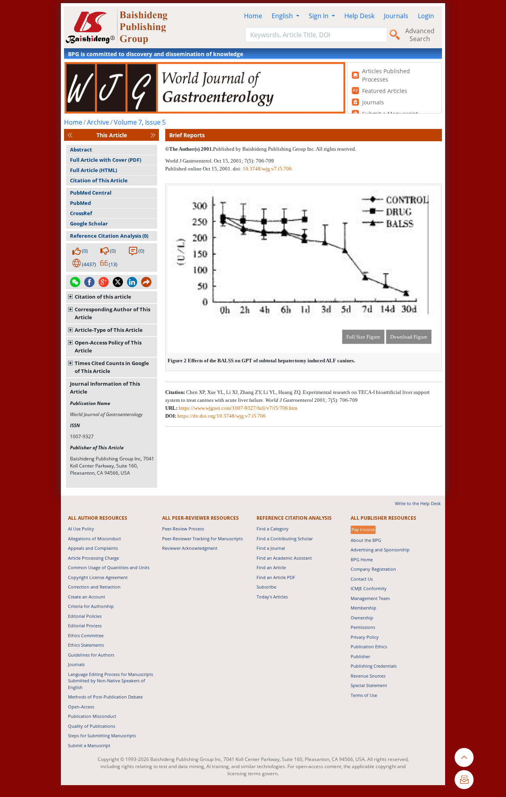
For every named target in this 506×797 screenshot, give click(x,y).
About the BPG (366, 540)
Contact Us (362, 579)
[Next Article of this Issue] (153, 135)
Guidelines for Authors (91, 655)
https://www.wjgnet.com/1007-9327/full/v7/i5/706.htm (238, 408)
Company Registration (373, 569)
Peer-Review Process (183, 529)
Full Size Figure (363, 337)
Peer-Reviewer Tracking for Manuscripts (202, 538)
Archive (98, 122)
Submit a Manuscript (89, 745)
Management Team (370, 598)
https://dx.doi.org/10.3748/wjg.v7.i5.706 (221, 416)
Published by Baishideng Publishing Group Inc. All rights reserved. (284, 149)
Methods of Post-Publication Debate (105, 697)
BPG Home (362, 559)
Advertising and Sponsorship (380, 550)
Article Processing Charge (93, 558)
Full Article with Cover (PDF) (105, 159)
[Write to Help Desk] (464, 779)
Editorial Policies (85, 616)
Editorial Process (85, 626)
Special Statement (369, 685)
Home (253, 15)
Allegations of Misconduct (94, 538)
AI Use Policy (81, 529)
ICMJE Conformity (369, 588)
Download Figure (408, 337)
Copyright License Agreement (98, 577)
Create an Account (86, 597)
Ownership (362, 618)
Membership (363, 608)
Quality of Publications (91, 726)
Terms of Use (364, 695)
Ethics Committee (86, 635)
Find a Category (273, 529)
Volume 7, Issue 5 (140, 122)
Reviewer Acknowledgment (189, 548)
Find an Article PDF (276, 577)
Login (426, 15)
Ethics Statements (86, 645)
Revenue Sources (368, 676)
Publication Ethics (369, 646)
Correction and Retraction (94, 587)
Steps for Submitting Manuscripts (102, 735)
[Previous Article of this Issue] (70, 135)
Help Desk (359, 15)
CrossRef (81, 213)
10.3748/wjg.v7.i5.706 (267, 169)
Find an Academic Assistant (284, 558)
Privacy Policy (365, 637)
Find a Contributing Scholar (285, 538)
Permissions (363, 627)
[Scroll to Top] (464, 757)
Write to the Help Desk (418, 503)
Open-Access (81, 707)
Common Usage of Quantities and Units (108, 567)
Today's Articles (272, 597)
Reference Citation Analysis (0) (109, 235)
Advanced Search (419, 35)
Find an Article (271, 567)
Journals (396, 15)
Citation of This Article (99, 180)
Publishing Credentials (373, 666)
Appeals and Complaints (93, 548)
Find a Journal (271, 548)
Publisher (360, 656)
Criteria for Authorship (91, 606)
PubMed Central (90, 192)
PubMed (80, 202)
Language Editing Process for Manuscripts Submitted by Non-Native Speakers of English (110, 680)
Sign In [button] (319, 15)
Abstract (81, 149)
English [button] (283, 15)
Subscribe (266, 587)
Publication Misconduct (92, 716)
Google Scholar (89, 223)
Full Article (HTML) (93, 170)
